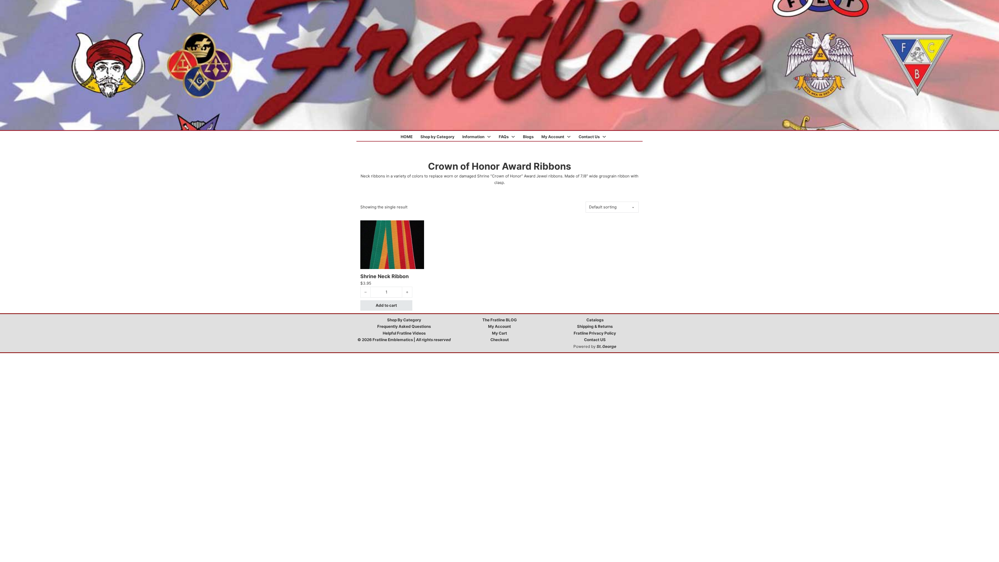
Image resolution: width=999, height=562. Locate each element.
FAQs (504, 136)
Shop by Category (437, 136)
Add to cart (386, 305)
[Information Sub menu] (489, 137)
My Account (552, 136)
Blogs (528, 136)
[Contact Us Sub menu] (604, 137)
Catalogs (595, 319)
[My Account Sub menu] (569, 137)
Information (473, 136)
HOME (407, 136)
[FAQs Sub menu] (513, 137)
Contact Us (589, 136)
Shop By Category (404, 319)
